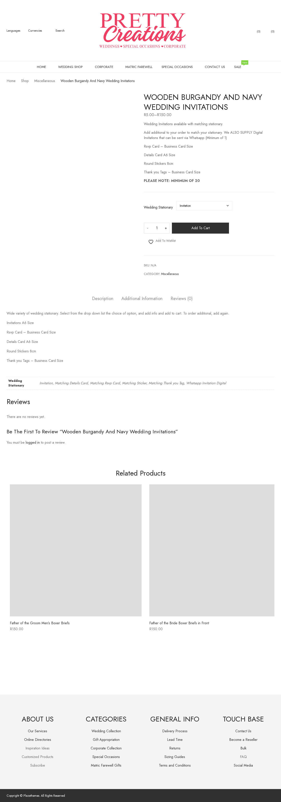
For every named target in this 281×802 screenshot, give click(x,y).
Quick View (75, 613)
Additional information (141, 299)
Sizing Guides (174, 756)
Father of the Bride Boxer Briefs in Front (179, 623)
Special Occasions (106, 756)
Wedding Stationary (158, 207)
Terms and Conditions (175, 765)
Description (102, 299)
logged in (33, 442)
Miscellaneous (170, 274)
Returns (174, 748)
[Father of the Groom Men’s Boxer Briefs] (76, 550)
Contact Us (243, 731)
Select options (21, 630)
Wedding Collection (106, 731)
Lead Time (175, 739)
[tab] (102, 299)
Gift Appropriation (106, 739)
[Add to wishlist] (133, 493)
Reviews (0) (182, 299)
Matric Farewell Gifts (106, 765)
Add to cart (200, 228)
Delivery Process (174, 731)
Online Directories (37, 739)
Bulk (243, 748)
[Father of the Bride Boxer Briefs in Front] (215, 550)
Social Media (243, 765)
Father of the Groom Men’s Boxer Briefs (40, 623)
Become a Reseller (243, 739)
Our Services (37, 731)
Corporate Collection (106, 748)
